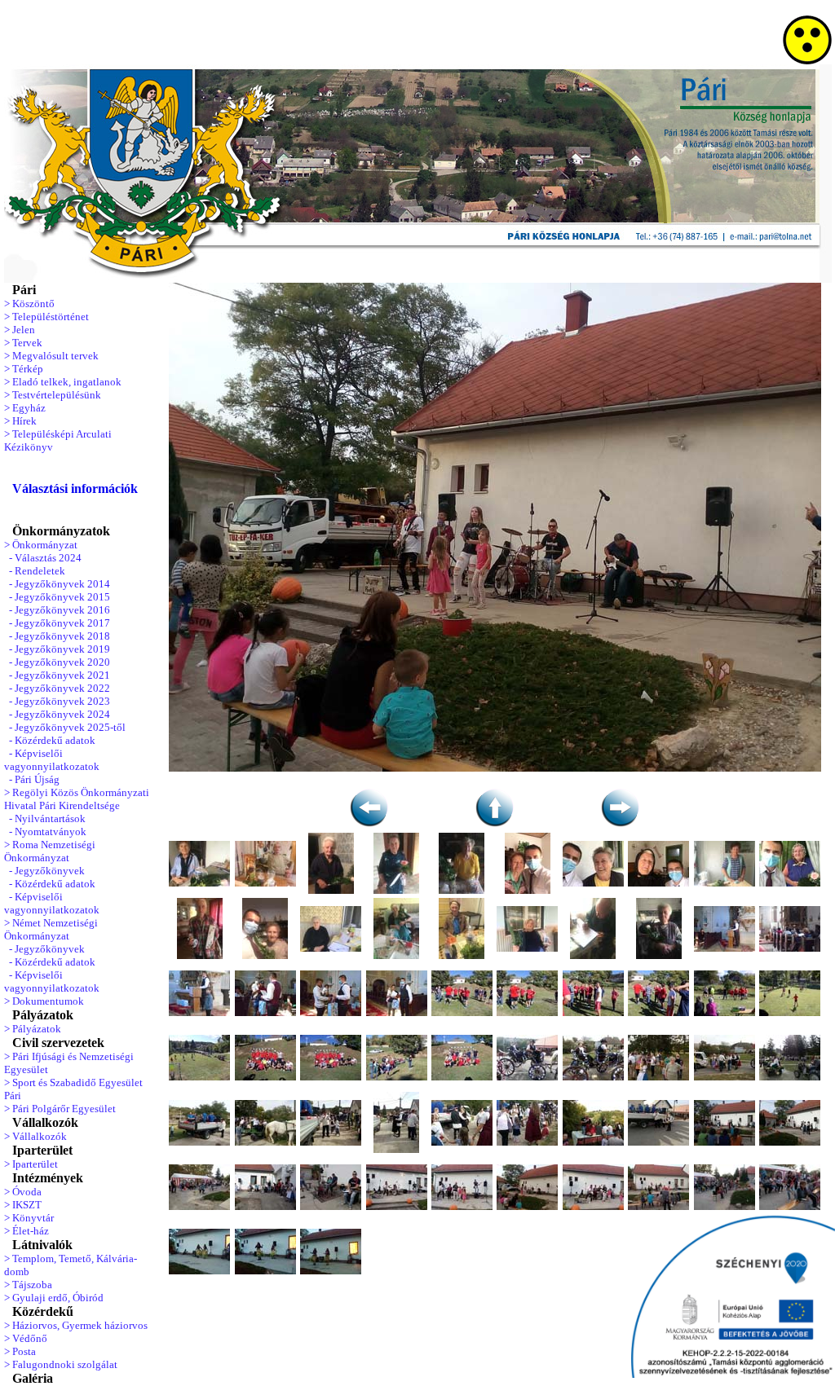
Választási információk (75, 488)
